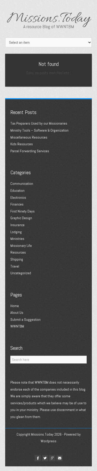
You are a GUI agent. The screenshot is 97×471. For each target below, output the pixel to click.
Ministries (17, 238)
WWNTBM (17, 326)
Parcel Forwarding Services (29, 151)
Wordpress (48, 441)
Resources (18, 252)
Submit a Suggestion (25, 319)
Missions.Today (48, 19)
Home (14, 305)
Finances (17, 204)
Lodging (16, 232)
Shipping (16, 259)
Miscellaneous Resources (28, 137)
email (59, 458)
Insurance (17, 225)
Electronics (18, 197)
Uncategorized (20, 273)
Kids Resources (21, 144)
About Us (16, 312)
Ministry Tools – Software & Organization (39, 130)
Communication (21, 183)
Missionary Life (21, 245)
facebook (38, 458)
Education (17, 190)
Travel (14, 266)
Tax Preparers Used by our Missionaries (38, 123)
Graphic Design (21, 218)
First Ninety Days (22, 211)
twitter (45, 458)
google (52, 458)
